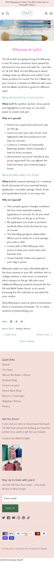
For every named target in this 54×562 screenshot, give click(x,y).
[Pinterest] (23, 517)
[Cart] (51, 13)
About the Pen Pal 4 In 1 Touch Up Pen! (23, 97)
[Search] (9, 13)
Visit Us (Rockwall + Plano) (16, 375)
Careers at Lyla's (11, 385)
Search (6, 364)
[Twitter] (3, 517)
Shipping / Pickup (11, 401)
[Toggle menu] (3, 13)
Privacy (6, 406)
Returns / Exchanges (13, 396)
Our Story (7, 369)
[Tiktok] (28, 517)
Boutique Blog (9, 380)
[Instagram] (18, 517)
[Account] (45, 13)
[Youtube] (13, 517)
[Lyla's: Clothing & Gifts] (27, 13)
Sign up (10, 508)
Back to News (27, 341)
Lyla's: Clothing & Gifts (18, 549)
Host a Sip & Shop (11, 390)
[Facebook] (8, 517)
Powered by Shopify (38, 549)
